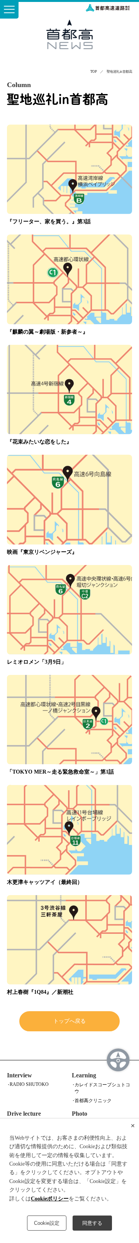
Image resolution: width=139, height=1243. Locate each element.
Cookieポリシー (50, 1199)
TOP (93, 72)
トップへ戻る (69, 1021)
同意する (92, 1223)
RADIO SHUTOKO (29, 1084)
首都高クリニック (93, 1100)
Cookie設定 (46, 1223)
